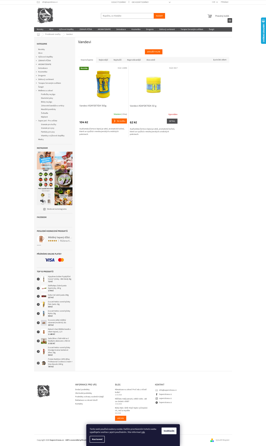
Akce (40, 53)
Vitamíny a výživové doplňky (53, 135)
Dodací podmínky (118, 2)
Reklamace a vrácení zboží (86, 400)
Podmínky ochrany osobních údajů (89, 396)
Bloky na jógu (46, 102)
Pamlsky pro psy (48, 132)
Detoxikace (43, 68)
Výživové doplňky (45, 56)
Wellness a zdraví (45, 90)
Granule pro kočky (48, 124)
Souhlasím (169, 430)
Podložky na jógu (48, 94)
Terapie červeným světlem (49, 83)
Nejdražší (117, 60)
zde (143, 432)
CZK (214, 2)
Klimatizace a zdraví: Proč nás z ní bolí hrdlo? (130, 391)
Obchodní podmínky (140, 2)
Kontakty (79, 403)
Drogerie (42, 75)
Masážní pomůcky (48, 109)
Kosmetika (42, 71)
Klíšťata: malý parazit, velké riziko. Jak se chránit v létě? (131, 400)
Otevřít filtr (153, 52)
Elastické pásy (47, 98)
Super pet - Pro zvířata (47, 120)
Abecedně (150, 60)
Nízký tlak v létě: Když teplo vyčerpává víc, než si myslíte (131, 409)
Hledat (159, 16)
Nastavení (97, 439)
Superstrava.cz (165, 394)
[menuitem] (40, 29)
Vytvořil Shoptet (222, 440)
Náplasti (44, 117)
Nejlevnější (103, 60)
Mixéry (41, 139)
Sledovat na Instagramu (57, 209)
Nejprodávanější (134, 60)
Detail (172, 121)
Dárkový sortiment (46, 79)
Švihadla (44, 113)
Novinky (41, 49)
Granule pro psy (47, 128)
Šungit (41, 87)
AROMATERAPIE (44, 64)
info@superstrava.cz (168, 390)
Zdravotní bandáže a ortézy (52, 105)
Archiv (120, 418)
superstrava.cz (165, 398)
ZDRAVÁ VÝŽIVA (44, 60)
